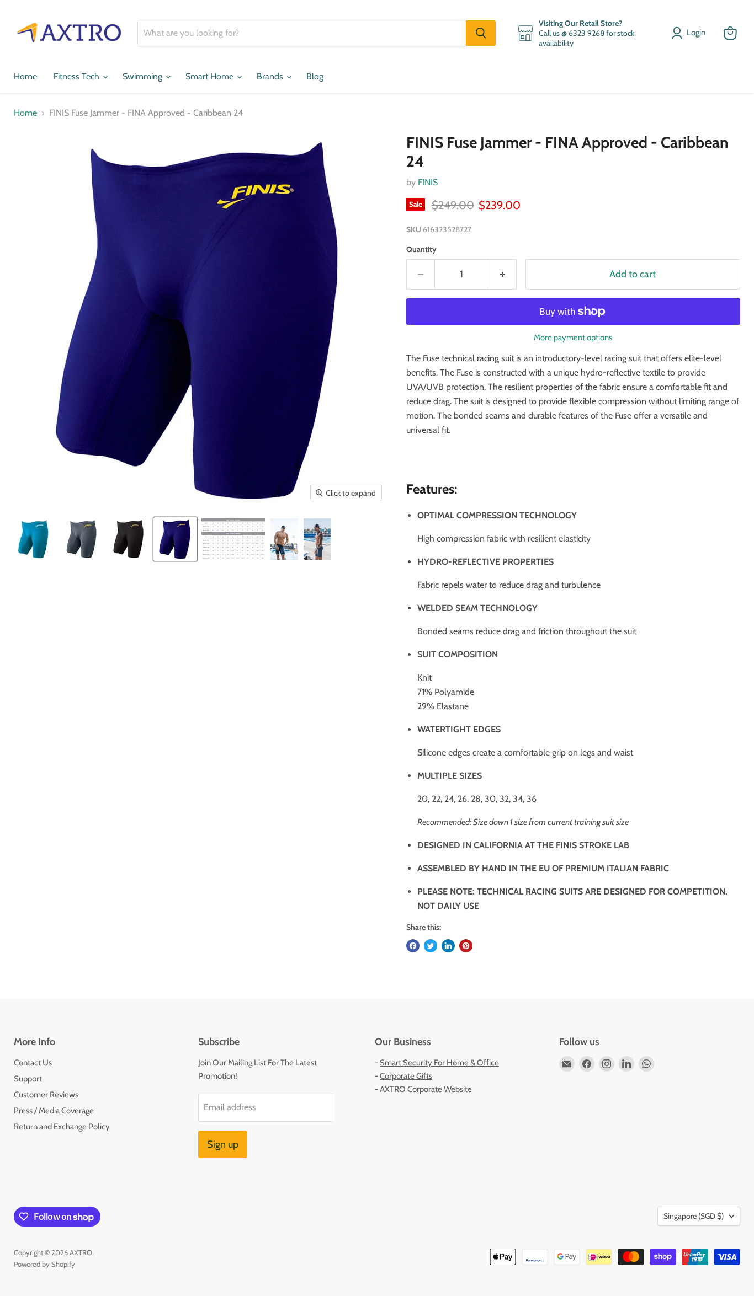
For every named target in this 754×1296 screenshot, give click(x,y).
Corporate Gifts (406, 1076)
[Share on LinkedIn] (448, 945)
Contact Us (33, 1063)
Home (25, 76)
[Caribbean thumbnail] (34, 539)
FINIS (428, 182)
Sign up (222, 1144)
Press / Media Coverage (54, 1111)
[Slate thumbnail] (81, 539)
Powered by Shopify (44, 1264)
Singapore (693, 1216)
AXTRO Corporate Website (426, 1089)
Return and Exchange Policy (62, 1127)
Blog (314, 76)
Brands (271, 76)
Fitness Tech (78, 76)
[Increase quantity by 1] (502, 274)
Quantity (421, 249)
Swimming (143, 76)
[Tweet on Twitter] (430, 945)
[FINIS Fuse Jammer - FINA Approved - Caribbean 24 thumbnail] (128, 539)
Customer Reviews (46, 1095)
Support (28, 1079)
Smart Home (210, 76)
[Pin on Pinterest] (465, 945)
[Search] (481, 33)
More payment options (573, 337)
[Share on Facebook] (413, 945)
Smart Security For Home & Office (439, 1063)
